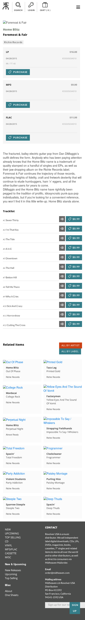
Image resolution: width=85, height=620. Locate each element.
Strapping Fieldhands (59, 428)
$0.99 (76, 219)
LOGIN (31, 10)
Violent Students (16, 479)
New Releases (13, 570)
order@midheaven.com (57, 572)
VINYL (8, 545)
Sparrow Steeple (15, 504)
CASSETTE (10, 553)
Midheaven (6, 7)
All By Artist (70, 345)
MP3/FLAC (11, 549)
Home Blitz (11, 29)
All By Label (70, 351)
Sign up (75, 608)
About (8, 591)
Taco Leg (51, 367)
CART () (45, 10)
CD (6, 541)
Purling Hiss (53, 479)
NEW (8, 529)
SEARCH (18, 10)
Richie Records (13, 42)
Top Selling (11, 578)
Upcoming (11, 574)
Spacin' (10, 454)
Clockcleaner (53, 454)
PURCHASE (20, 72)
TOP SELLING (13, 537)
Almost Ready (12, 434)
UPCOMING (12, 533)
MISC (8, 557)
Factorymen (53, 396)
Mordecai (11, 393)
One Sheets (11, 595)
